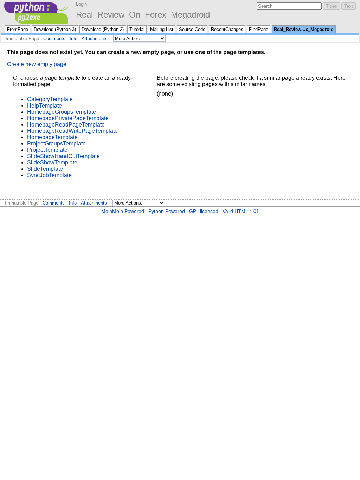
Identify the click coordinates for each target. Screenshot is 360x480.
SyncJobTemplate (49, 175)
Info (73, 38)
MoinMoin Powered (122, 211)
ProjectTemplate (47, 150)
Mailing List (161, 29)
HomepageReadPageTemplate (66, 125)
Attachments (95, 38)
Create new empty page (36, 64)
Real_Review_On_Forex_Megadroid (143, 14)
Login (81, 4)
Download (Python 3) (55, 29)
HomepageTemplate (52, 137)
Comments (54, 38)
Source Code (192, 29)
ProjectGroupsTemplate (56, 144)
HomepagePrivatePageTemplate (68, 118)
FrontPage (17, 29)
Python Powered (166, 211)
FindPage (258, 29)
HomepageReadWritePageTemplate (72, 131)
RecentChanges (227, 29)
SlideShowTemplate (52, 163)
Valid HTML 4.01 (241, 211)
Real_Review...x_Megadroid (304, 29)
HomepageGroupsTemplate (61, 112)
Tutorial (136, 29)
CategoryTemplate (50, 99)
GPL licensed (203, 211)
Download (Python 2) (103, 29)
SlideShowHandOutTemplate (63, 156)
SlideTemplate (45, 169)
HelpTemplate (44, 106)
